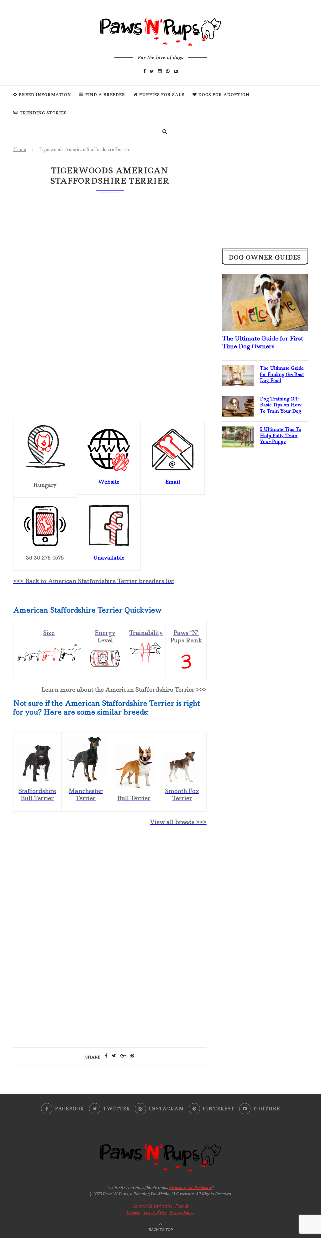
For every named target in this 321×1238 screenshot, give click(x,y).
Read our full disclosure (190, 1187)
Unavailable (108, 557)
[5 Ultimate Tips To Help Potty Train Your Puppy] (238, 431)
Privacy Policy (181, 1212)
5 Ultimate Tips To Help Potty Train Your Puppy (280, 435)
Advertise (163, 1206)
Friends (182, 1206)
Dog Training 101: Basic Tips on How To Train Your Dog (281, 405)
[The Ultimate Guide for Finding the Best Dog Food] (238, 370)
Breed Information (45, 94)
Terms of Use (154, 1212)
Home (19, 149)
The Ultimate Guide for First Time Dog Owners (262, 342)
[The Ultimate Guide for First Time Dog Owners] (265, 279)
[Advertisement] (110, 885)
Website (108, 481)
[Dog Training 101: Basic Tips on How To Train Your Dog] (238, 401)
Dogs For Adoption (224, 94)
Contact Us (142, 1206)
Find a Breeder (105, 94)
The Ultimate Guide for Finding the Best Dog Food (282, 374)
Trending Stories (43, 112)
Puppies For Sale (161, 94)
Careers (133, 1212)
